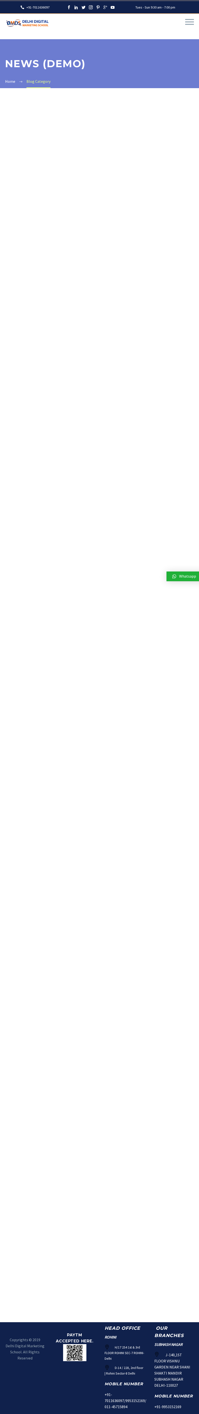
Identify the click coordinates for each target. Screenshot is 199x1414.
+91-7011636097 (38, 7)
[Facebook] (69, 7)
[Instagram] (90, 7)
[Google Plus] (105, 7)
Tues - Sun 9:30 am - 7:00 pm (155, 7)
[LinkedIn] (76, 7)
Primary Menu (189, 22)
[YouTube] (112, 7)
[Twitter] (83, 7)
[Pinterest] (98, 7)
